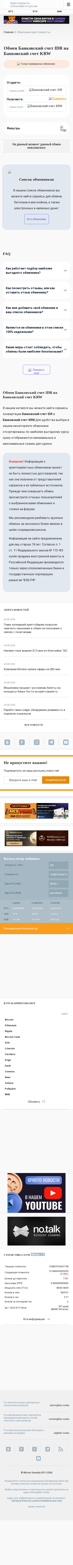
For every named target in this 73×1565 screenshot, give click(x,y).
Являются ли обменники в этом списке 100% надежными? (34, 330)
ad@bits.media (61, 1433)
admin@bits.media (59, 1405)
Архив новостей (36, 1506)
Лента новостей (16, 609)
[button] (46, 91)
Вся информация (34, 1319)
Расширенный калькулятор (21, 928)
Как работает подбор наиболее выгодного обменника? (29, 270)
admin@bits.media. (40, 1492)
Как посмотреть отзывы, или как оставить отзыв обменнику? (30, 290)
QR (59, 1501)
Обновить (34, 1101)
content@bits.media (59, 1419)
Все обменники (36, 219)
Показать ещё (38, 371)
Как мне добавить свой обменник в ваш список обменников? (32, 310)
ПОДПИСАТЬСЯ (56, 780)
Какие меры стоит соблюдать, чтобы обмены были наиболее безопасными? (34, 349)
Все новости (34, 724)
